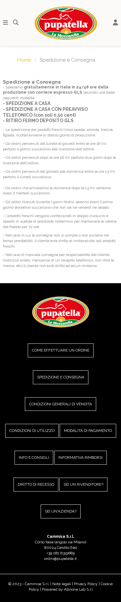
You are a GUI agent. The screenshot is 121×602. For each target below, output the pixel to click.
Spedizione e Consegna (60, 377)
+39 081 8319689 (60, 553)
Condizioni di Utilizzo (32, 430)
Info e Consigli (34, 457)
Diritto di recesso (36, 484)
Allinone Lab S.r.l (78, 589)
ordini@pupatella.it (60, 558)
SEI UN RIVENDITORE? (83, 484)
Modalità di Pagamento (88, 430)
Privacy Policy (86, 584)
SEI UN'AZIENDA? (60, 511)
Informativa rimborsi (80, 457)
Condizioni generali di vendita (60, 404)
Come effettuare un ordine (60, 350)
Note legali (61, 584)
